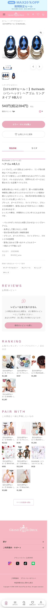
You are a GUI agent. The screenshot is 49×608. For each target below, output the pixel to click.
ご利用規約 (15, 578)
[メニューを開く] (4, 14)
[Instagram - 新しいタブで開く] (10, 563)
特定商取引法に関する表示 (23, 583)
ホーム (4, 21)
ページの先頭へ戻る (24, 502)
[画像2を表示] (13, 75)
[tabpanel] (23, 203)
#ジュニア (37, 268)
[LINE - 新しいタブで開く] (33, 563)
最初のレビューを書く (24, 325)
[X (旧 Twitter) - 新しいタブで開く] (17, 563)
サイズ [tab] (34, 148)
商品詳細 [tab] (12, 148)
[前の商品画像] (33, 66)
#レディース (26, 268)
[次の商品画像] (39, 66)
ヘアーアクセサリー (16, 21)
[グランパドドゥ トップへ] (24, 529)
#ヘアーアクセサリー (10, 268)
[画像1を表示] (5, 75)
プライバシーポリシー (28, 578)
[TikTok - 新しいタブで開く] (25, 563)
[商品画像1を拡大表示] (23, 49)
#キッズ (6, 272)
